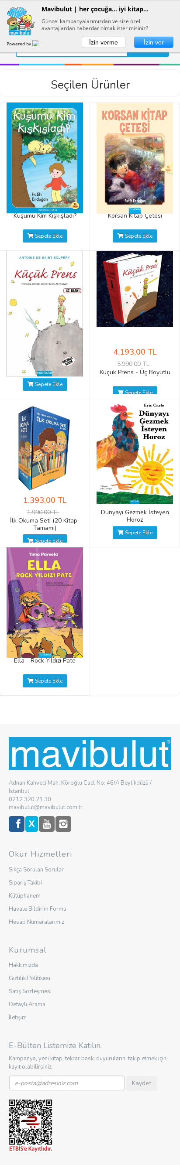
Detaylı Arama (27, 1004)
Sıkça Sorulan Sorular (36, 870)
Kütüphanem (25, 896)
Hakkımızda (23, 965)
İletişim (18, 1018)
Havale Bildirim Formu (37, 909)
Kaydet (141, 1083)
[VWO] (41, 44)
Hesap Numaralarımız (36, 922)
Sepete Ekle (48, 235)
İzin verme (103, 42)
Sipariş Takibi (25, 883)
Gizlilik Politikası (29, 978)
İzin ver (154, 42)
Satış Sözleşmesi (30, 991)
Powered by (19, 44)
